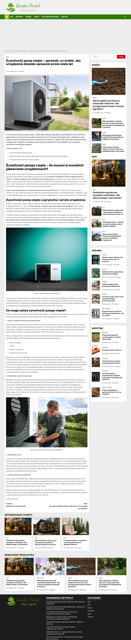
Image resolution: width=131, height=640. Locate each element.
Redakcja (21, 71)
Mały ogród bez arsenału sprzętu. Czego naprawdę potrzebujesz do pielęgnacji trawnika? (113, 124)
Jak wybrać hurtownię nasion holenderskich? (111, 362)
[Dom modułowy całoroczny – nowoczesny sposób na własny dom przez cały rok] (46, 526)
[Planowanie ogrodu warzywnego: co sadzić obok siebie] (96, 337)
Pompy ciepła (17, 181)
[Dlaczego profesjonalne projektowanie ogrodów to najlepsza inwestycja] (96, 136)
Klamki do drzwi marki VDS (16, 505)
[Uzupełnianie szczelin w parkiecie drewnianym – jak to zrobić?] (96, 313)
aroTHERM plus (62, 298)
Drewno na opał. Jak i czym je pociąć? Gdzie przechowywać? (112, 299)
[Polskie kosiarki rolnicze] (96, 350)
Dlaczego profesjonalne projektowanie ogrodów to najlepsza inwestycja (112, 137)
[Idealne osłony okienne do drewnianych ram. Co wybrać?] (96, 259)
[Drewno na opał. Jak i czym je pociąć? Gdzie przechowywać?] (96, 299)
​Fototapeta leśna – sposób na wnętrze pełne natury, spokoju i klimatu (75, 542)
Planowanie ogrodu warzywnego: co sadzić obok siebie (111, 337)
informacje (40, 578)
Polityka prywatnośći (50, 17)
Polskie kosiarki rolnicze (112, 350)
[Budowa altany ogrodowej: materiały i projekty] (96, 273)
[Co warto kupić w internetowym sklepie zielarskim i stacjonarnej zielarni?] (96, 377)
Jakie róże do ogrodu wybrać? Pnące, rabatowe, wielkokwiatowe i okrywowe (113, 149)
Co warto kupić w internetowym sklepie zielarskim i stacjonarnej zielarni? (112, 376)
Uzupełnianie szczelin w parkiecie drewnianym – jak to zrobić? (113, 313)
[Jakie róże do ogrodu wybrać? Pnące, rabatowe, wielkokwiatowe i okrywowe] (96, 148)
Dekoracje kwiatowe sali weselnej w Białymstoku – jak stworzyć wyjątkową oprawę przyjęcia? (48, 583)
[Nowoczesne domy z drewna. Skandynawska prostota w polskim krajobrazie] (96, 236)
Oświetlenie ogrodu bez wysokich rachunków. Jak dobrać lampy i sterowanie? (17, 542)
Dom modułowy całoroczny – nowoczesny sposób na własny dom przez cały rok (46, 542)
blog (89, 602)
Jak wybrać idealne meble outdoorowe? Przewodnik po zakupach (68, 506)
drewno (28, 17)
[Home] (7, 17)
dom (11, 17)
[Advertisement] (65, 33)
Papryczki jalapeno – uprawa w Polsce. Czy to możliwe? (111, 392)
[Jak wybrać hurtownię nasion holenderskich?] (96, 362)
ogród (36, 17)
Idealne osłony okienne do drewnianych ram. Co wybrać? (112, 259)
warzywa (19, 17)
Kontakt (64, 17)
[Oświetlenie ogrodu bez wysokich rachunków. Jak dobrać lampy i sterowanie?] (18, 526)
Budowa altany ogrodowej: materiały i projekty (112, 273)
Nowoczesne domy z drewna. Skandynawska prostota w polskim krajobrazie (111, 237)
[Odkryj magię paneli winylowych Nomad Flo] (96, 285)
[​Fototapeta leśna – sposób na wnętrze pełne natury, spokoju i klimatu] (75, 526)
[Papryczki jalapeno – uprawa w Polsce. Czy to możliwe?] (96, 392)
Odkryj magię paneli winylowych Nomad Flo (111, 285)
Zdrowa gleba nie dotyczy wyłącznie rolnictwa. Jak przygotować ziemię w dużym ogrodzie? (108, 104)
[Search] (125, 17)
